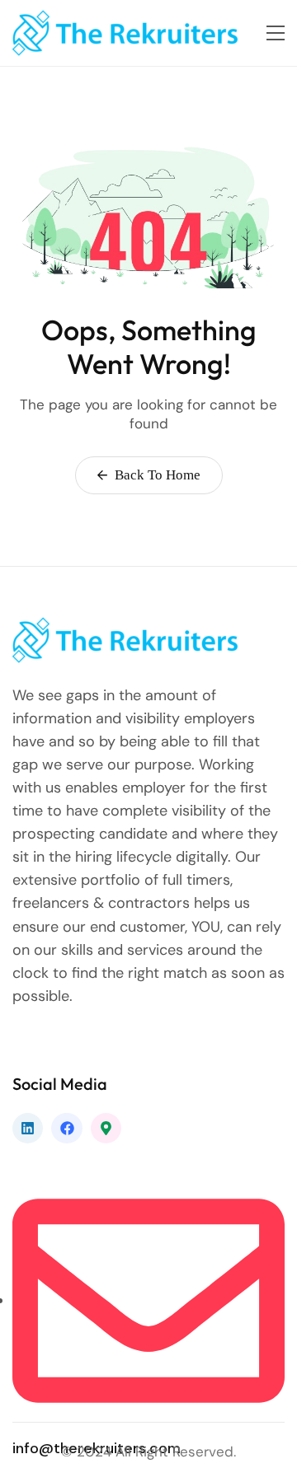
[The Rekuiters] (130, 33)
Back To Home (155, 475)
